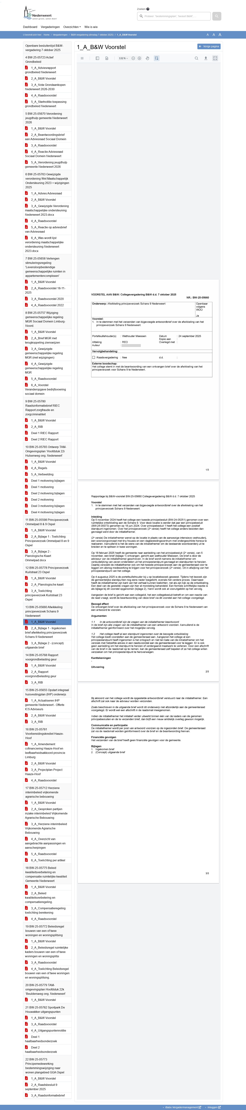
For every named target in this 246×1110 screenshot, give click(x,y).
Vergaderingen (50, 26)
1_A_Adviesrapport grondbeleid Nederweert (40, 70)
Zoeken (141, 9)
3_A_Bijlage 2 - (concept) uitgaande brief (44, 645)
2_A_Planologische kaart (46, 584)
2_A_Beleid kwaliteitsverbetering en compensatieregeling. (40, 898)
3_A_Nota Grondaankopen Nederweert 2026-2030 (45, 87)
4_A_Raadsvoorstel (43, 95)
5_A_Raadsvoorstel (43, 378)
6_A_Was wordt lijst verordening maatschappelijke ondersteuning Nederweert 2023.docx (44, 244)
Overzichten (71, 26)
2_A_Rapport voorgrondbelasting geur (40, 674)
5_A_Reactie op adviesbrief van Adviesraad (46, 229)
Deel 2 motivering (42, 499)
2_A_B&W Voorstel (43, 78)
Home (47, 35)
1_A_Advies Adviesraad (46, 193)
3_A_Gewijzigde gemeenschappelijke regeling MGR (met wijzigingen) (44, 353)
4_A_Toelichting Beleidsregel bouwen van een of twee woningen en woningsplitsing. (47, 973)
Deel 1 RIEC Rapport (44, 433)
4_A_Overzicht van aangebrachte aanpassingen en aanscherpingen (45, 843)
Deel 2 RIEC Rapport (44, 439)
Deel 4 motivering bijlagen (47, 512)
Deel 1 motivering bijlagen (47, 480)
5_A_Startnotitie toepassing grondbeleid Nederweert (45, 104)
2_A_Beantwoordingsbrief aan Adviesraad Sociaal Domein (45, 137)
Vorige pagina (211, 46)
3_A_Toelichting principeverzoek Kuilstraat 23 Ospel (43, 595)
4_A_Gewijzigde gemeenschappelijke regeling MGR (44, 368)
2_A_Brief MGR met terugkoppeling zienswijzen (42, 340)
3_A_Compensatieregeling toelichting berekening (45, 910)
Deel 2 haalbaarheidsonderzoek (41, 1049)
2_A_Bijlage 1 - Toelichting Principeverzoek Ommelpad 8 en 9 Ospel (47, 541)
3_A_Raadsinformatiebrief (47, 1095)
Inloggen (212, 1107)
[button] (216, 16)
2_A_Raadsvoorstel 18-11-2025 (45, 290)
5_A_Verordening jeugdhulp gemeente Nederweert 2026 (46, 164)
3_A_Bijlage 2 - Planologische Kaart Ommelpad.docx (38, 556)
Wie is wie (91, 26)
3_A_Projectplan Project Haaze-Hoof (43, 772)
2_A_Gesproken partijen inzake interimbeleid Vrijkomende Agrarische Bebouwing (46, 813)
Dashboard (30, 26)
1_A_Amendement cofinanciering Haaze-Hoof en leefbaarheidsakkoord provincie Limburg (45, 751)
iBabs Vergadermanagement (182, 1107)
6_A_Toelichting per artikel (47, 860)
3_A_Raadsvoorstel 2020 (47, 298)
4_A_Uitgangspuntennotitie (48, 1030)
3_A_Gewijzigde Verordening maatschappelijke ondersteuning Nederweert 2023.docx (47, 210)
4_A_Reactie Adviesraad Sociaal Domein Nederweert (44, 154)
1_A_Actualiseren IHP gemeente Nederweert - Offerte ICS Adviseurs (44, 705)
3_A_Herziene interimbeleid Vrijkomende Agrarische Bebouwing (46, 828)
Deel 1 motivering (42, 487)
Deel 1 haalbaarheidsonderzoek (41, 1039)
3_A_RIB (36, 682)
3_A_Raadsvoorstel (43, 145)
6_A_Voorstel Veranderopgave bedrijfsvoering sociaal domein (45, 389)
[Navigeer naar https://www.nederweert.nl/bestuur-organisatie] (41, 13)
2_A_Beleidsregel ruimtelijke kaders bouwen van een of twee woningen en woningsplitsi (46, 952)
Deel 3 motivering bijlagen (47, 505)
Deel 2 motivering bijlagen (47, 493)
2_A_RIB (36, 426)
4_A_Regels (38, 468)
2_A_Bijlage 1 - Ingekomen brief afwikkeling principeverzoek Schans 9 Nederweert (46, 632)
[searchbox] (174, 16)
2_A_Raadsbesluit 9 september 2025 (41, 1087)
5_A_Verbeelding (41, 474)
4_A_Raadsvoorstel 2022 (47, 305)
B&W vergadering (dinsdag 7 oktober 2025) (92, 35)
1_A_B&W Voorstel (43, 128)
